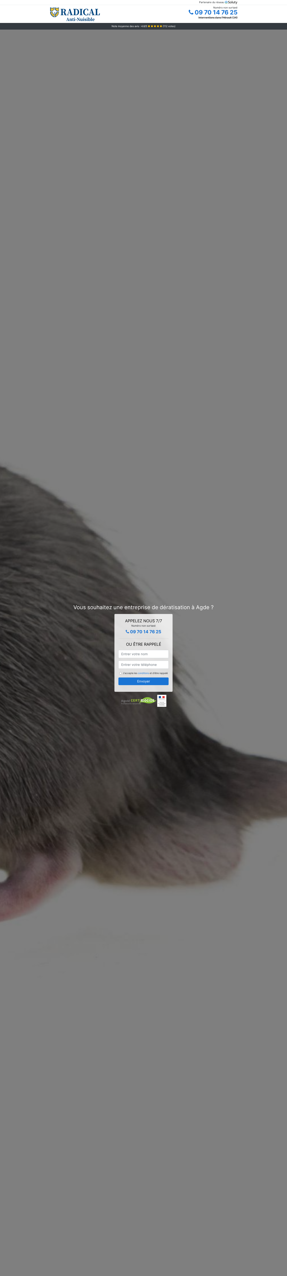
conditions (143, 673)
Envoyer (143, 681)
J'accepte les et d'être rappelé (145, 673)
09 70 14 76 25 (215, 12)
